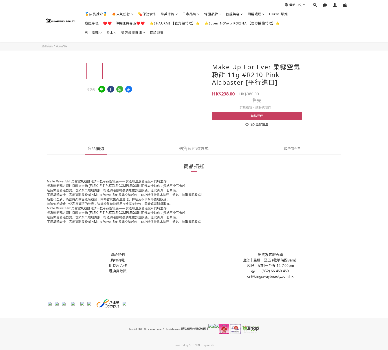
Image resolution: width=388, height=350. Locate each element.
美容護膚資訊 (131, 32)
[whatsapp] (119, 89)
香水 (109, 32)
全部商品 (47, 46)
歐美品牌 (168, 14)
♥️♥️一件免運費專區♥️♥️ (124, 23)
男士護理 (92, 32)
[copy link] (128, 89)
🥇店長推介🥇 (96, 14)
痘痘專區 (92, 23)
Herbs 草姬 (278, 14)
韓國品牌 (211, 14)
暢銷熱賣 (157, 32)
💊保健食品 (147, 14)
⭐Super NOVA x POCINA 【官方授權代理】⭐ (242, 23)
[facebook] (110, 89)
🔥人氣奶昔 (121, 14)
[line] (101, 89)
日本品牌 (189, 14)
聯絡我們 (257, 116)
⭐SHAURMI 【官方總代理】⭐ (175, 23)
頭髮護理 (254, 14)
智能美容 (233, 14)
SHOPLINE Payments (201, 345)
